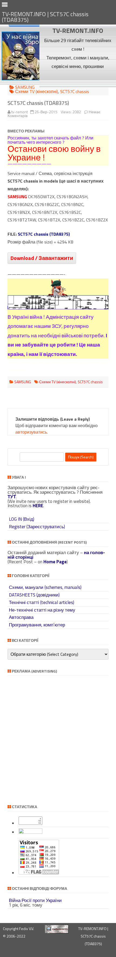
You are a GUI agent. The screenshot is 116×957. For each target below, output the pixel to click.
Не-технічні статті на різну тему (42, 609)
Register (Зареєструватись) (37, 526)
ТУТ (12, 496)
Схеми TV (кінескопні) (36, 91)
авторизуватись (31, 432)
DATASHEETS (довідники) (34, 594)
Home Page (55, 561)
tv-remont (19, 112)
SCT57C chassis (74, 91)
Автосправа (21, 617)
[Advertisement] (78, 79)
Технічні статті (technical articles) (41, 602)
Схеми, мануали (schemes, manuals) (45, 587)
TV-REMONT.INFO (77, 30)
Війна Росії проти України (35, 900)
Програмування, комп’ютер (37, 624)
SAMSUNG (25, 87)
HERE (38, 505)
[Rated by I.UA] (30, 832)
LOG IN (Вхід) (21, 519)
